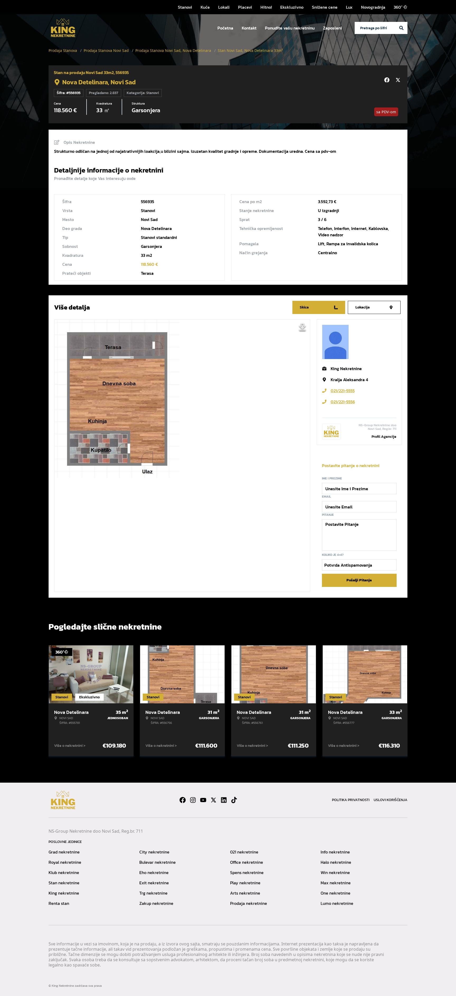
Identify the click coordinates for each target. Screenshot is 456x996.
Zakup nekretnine (156, 903)
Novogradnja (373, 7)
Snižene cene (325, 7)
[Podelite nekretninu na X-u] (398, 80)
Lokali (224, 7)
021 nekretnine (244, 852)
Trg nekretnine (153, 893)
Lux (349, 7)
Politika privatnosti (350, 800)
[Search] (401, 28)
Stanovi (185, 7)
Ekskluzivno (291, 7)
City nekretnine (154, 852)
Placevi (245, 7)
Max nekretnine (336, 883)
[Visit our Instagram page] (193, 800)
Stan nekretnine (64, 883)
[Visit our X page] (213, 800)
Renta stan (59, 903)
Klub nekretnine (64, 872)
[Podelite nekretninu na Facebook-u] (387, 80)
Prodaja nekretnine (248, 903)
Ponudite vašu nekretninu (290, 28)
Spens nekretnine (247, 872)
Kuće (205, 7)
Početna (225, 28)
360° (398, 7)
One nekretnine (335, 893)
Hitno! (266, 7)
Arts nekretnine (245, 893)
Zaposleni (332, 28)
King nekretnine (64, 893)
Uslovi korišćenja (390, 800)
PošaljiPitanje (359, 580)
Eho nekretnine (154, 872)
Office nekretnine (246, 862)
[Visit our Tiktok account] (234, 800)
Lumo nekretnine (337, 903)
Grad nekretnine (64, 852)
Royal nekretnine (65, 862)
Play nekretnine (245, 883)
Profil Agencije (384, 436)
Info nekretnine (335, 852)
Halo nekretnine (336, 862)
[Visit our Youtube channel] (203, 800)
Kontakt (249, 28)
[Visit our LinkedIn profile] (224, 800)
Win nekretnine (335, 872)
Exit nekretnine (154, 883)
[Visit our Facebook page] (182, 800)
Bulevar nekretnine (157, 862)
